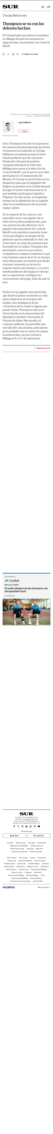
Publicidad (30, 849)
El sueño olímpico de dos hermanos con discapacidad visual (26, 590)
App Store (15, 836)
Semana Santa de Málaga (20, 878)
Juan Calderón (24, 122)
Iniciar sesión (42, 6)
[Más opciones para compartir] (17, 54)
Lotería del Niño (38, 881)
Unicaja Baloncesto (15, 15)
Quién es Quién (9, 866)
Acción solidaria (11, 869)
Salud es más (21, 864)
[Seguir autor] (23, 131)
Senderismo (38, 872)
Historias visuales (39, 861)
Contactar (10, 843)
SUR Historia (20, 866)
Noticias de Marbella (25, 861)
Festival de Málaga (32, 875)
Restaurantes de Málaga (39, 869)
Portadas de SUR (9, 864)
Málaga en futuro (32, 866)
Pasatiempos (42, 858)
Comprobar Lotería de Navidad (20, 881)
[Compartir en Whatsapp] (13, 54)
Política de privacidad (17, 849)
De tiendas (45, 864)
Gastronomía (12, 861)
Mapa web (39, 849)
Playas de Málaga (36, 878)
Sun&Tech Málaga (34, 864)
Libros (43, 875)
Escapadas (28, 872)
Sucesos (32, 858)
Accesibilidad (41, 843)
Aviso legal (31, 843)
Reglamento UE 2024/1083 (19, 846)
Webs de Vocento (43, 887)
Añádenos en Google (31, 54)
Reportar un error (43, 348)
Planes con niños (16, 872)
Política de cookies (36, 852)
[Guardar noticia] (4, 54)
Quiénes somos (21, 843)
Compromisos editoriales (19, 852)
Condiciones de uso (36, 846)
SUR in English (12, 858)
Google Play (40, 836)
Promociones (23, 858)
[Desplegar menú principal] (48, 6)
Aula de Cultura (24, 869)
